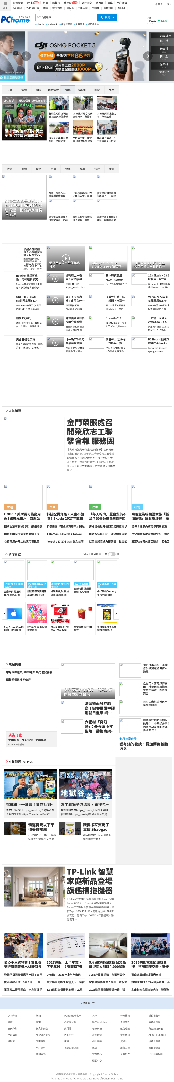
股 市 (30, 2)
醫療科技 (97, 1028)
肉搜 (97, 90)
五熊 (9, 90)
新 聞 (45, 2)
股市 (38, 1022)
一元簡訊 (125, 1015)
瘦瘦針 (82, 90)
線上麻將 (97, 1041)
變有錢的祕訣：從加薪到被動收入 (143, 746)
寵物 (24, 169)
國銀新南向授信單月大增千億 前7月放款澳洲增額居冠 (23, 534)
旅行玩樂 (87, 2)
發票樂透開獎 (43, 1034)
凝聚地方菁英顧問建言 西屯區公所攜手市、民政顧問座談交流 (151, 541)
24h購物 (17, 8)
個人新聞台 (42, 1028)
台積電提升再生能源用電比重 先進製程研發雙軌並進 (23, 541)
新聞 (38, 1015)
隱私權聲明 (154, 1015)
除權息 (56, 2)
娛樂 (82, 169)
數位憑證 (125, 1028)
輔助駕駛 (53, 90)
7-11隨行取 (32, 8)
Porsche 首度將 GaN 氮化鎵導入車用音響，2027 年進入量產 (65, 541)
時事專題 (41, 1041)
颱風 (38, 90)
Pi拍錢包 (108, 8)
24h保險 (83, 8)
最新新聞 (18, 2)
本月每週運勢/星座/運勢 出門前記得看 (29, 672)
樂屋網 (70, 8)
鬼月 (111, 90)
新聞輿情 (41, 1054)
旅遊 (38, 169)
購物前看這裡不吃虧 (18, 679)
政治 (9, 169)
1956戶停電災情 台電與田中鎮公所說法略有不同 (107, 974)
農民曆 (68, 2)
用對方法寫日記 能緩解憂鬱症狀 (108, 534)
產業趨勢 (97, 1034)
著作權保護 (154, 1047)
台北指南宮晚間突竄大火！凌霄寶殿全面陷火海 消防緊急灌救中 (66, 982)
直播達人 (125, 1022)
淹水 (68, 90)
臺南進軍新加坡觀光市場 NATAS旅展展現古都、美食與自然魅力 (150, 974)
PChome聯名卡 (72, 1015)
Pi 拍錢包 (69, 1034)
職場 (111, 169)
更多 (5, 7)
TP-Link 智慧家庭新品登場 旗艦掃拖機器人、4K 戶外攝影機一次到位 (91, 881)
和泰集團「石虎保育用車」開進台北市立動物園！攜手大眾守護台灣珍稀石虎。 (66, 526)
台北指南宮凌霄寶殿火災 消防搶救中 (151, 534)
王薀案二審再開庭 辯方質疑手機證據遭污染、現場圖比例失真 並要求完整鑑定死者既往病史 (23, 989)
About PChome (157, 1034)
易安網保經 (70, 1022)
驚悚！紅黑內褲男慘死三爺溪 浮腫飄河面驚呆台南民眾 (151, 526)
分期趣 (95, 8)
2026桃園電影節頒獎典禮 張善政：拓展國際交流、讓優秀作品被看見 (108, 989)
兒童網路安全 (156, 1028)
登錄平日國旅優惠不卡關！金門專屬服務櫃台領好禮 (23, 974)
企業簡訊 (125, 1034)
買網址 (121, 8)
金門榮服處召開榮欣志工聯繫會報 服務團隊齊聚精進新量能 (90, 431)
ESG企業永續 (156, 1054)
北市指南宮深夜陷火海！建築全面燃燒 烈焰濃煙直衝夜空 (150, 989)
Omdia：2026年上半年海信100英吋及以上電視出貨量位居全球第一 (65, 974)
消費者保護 (154, 1022)
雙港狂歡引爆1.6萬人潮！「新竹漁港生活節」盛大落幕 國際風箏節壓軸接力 (23, 982)
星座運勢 (122, 2)
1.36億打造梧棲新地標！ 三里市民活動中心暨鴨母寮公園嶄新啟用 (66, 989)
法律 (97, 169)
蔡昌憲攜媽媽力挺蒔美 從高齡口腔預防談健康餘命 (108, 541)
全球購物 (12, 1034)
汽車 (53, 169)
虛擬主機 (125, 1047)
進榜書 (99, 2)
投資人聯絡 (154, 1041)
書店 (45, 8)
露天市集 (57, 8)
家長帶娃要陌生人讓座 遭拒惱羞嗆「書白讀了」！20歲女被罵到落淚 (108, 982)
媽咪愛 (11, 1041)
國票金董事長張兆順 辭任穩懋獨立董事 (23, 526)
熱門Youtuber (99, 1022)
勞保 (24, 90)
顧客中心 (97, 1060)
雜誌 (94, 1047)
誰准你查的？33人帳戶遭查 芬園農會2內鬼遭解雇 (150, 982)
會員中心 (97, 1054)
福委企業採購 (71, 1047)
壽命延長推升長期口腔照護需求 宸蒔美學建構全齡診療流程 (108, 526)
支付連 (67, 1028)
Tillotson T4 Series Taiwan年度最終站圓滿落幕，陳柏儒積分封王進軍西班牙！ (66, 534)
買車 (110, 2)
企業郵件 (125, 1054)
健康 (68, 169)
